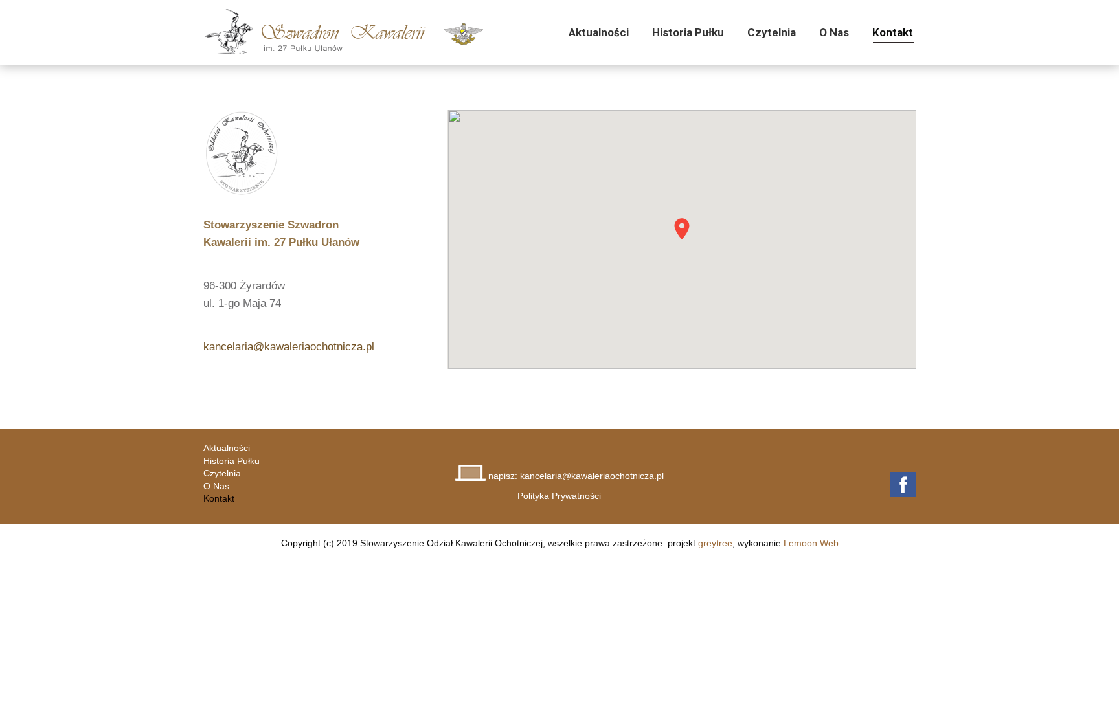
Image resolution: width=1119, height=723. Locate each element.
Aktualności (226, 448)
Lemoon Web (811, 543)
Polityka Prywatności (559, 496)
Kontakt (218, 498)
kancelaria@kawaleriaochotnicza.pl (288, 346)
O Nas (216, 486)
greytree (715, 543)
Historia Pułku (231, 461)
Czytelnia (222, 473)
